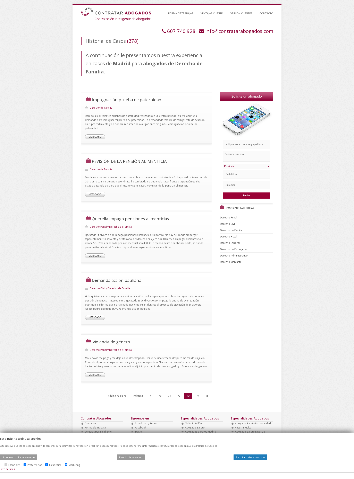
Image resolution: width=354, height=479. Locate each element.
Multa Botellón (193, 423)
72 (178, 395)
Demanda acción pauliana (116, 280)
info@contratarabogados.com (239, 31)
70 (160, 395)
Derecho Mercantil (231, 262)
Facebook (140, 427)
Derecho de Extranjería (233, 249)
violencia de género (111, 342)
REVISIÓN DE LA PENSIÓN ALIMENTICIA (129, 161)
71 (169, 395)
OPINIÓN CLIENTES (241, 13)
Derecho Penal (229, 217)
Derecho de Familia (231, 230)
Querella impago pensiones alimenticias (130, 219)
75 (207, 395)
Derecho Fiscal (229, 236)
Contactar (90, 423)
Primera (138, 395)
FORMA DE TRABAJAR (180, 13)
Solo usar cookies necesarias (18, 457)
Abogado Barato (195, 427)
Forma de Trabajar (96, 427)
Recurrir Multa (243, 427)
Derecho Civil (228, 224)
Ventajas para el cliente (98, 431)
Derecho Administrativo (234, 255)
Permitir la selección (130, 457)
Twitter (139, 431)
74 (197, 395)
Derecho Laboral (230, 243)
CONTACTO (266, 13)
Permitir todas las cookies (250, 457)
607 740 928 (181, 31)
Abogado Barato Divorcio (250, 431)
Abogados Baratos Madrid (200, 431)
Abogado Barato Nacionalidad (253, 423)
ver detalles (8, 469)
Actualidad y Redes (146, 423)
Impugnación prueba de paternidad (126, 99)
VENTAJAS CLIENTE (212, 13)
